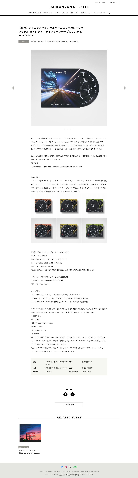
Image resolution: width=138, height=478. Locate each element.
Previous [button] (12, 88)
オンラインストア (99, 13)
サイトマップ (57, 471)
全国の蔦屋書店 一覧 (95, 471)
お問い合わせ (41, 471)
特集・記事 (74, 13)
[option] (69, 88)
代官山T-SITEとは (86, 13)
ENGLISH (97, 2)
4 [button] (74, 129)
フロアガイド (47, 13)
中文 (104, 2)
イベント (57, 13)
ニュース (65, 13)
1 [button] (64, 129)
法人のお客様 (113, 2)
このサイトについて (66, 471)
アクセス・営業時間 (34, 13)
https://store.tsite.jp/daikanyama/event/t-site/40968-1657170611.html (56, 166)
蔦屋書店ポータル (85, 471)
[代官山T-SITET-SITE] (69, 7)
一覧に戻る (70, 405)
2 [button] (67, 129)
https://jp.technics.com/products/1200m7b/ (47, 280)
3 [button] (71, 129)
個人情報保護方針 (75, 471)
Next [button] (126, 88)
